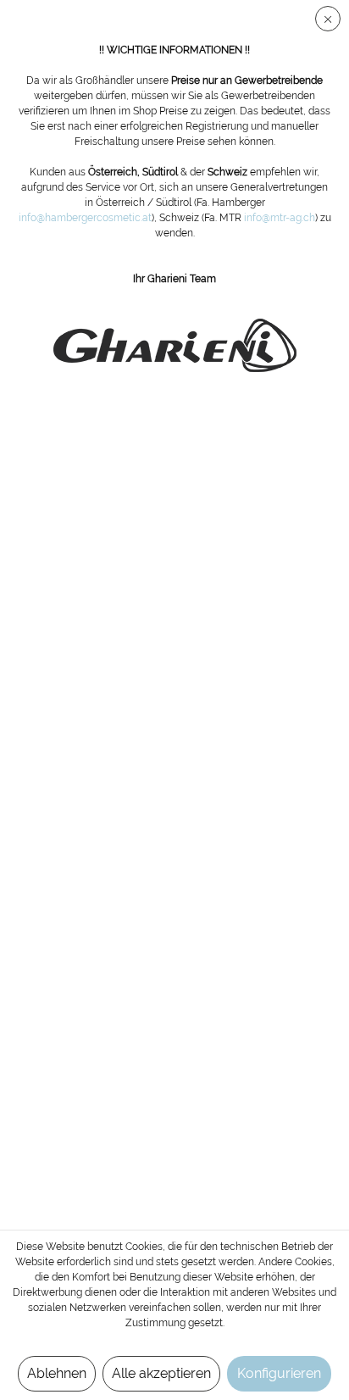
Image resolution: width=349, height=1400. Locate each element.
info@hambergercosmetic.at (85, 218)
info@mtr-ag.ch (279, 218)
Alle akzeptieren (161, 1373)
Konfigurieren (279, 1373)
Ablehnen (56, 1373)
